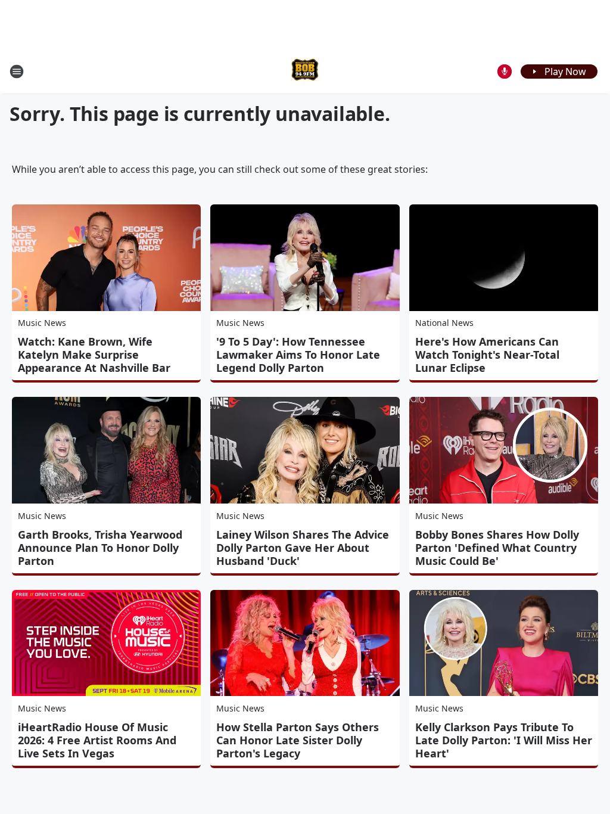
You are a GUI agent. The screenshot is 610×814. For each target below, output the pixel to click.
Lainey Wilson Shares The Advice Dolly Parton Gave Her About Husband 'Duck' (302, 547)
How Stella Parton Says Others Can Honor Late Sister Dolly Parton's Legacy (297, 740)
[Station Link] (305, 71)
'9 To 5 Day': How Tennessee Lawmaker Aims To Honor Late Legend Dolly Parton (298, 354)
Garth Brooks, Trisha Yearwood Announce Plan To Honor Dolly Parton (100, 547)
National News (444, 322)
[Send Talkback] (504, 71)
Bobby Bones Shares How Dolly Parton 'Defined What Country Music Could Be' (497, 547)
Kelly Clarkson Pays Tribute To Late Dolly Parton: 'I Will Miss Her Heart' (503, 740)
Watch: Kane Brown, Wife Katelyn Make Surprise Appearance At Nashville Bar (94, 354)
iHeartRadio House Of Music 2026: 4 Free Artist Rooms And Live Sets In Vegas (97, 740)
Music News (42, 322)
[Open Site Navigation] (17, 71)
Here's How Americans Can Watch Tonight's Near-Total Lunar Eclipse (487, 354)
